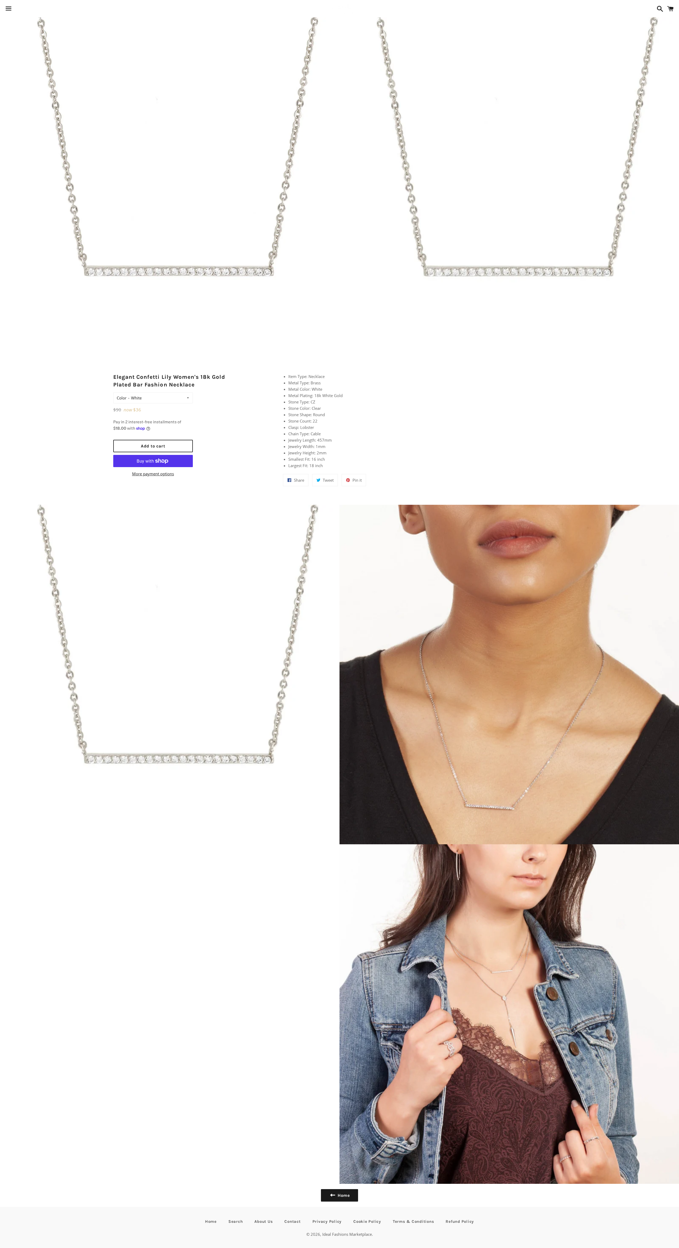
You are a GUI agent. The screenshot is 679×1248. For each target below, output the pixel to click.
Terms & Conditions (413, 1221)
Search (235, 1221)
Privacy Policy (327, 1221)
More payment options (153, 473)
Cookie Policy (367, 1221)
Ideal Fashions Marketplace (347, 1234)
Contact (292, 1221)
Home (211, 1221)
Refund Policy (460, 1221)
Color (122, 398)
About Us (263, 1221)
